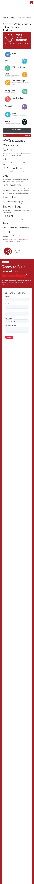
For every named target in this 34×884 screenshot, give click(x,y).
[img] (17, 84)
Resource (5, 17)
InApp (10, 241)
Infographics (13, 17)
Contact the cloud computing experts (15, 240)
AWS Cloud (20, 172)
